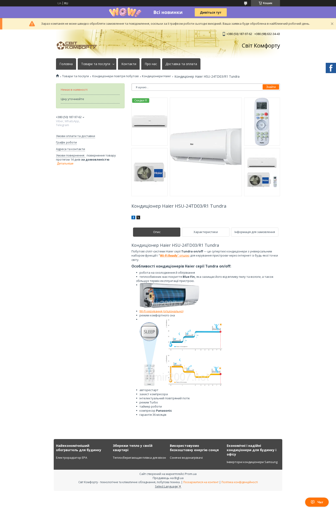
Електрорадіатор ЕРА (71, 458)
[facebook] (133, 218)
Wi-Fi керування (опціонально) (161, 311)
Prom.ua (191, 474)
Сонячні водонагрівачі (186, 458)
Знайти (271, 87)
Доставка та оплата (181, 64)
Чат (320, 502)
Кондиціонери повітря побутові (115, 76)
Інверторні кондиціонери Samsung (252, 462)
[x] (138, 218)
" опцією (174, 255)
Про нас (151, 64)
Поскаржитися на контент (201, 482)
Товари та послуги (95, 64)
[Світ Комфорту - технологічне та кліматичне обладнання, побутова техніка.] (79, 45)
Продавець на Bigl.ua (168, 478)
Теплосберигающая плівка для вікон (139, 458)
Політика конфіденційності (239, 482)
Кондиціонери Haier (156, 76)
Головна (66, 64)
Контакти (128, 64)
